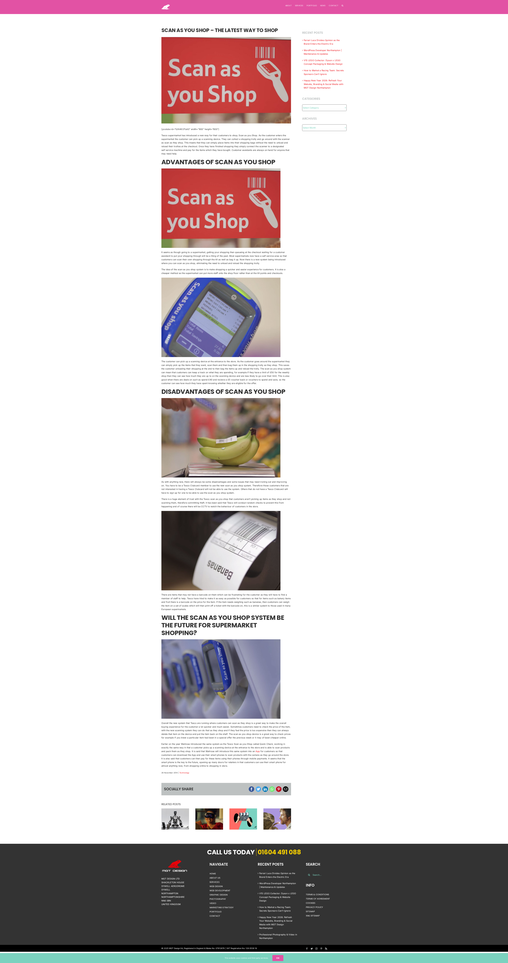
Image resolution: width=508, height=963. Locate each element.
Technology (184, 773)
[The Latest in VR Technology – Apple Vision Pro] (209, 818)
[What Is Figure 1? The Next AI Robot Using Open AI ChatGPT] (175, 818)
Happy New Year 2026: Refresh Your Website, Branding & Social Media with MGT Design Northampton (323, 84)
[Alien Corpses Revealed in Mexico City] (277, 818)
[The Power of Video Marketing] (243, 818)
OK (277, 958)
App (258, 751)
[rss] (326, 949)
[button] (342, 5)
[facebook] (307, 949)
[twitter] (312, 949)
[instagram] (316, 949)
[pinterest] (321, 949)
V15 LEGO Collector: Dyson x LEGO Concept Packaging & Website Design (277, 897)
